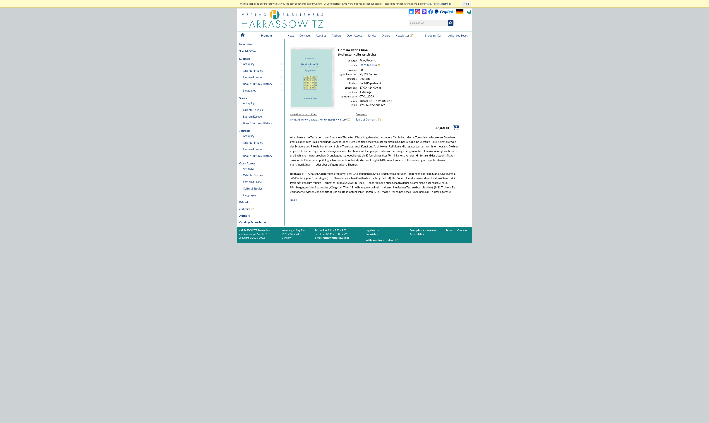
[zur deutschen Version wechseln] (459, 11)
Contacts (305, 35)
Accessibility (417, 234)
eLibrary (244, 209)
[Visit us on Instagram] (417, 13)
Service (371, 35)
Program (266, 35)
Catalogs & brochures (252, 222)
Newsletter (402, 35)
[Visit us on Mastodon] (423, 13)
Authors (336, 35)
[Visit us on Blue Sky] (411, 13)
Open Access (354, 35)
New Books (246, 44)
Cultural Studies (253, 188)
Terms (449, 230)
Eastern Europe (252, 77)
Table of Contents (366, 119)
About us (321, 35)
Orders (386, 35)
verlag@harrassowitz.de (336, 237)
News (290, 35)
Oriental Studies (253, 70)
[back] (293, 199)
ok (467, 3)
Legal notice (372, 230)
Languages (249, 90)
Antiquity (248, 64)
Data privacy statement (423, 230)
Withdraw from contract (380, 240)
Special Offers (247, 51)
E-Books (244, 202)
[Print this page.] (469, 11)
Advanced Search (458, 35)
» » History (318, 119)
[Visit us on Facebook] (440, 13)
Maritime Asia (368, 64)
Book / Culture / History (257, 83)
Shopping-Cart (434, 35)
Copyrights (372, 234)
